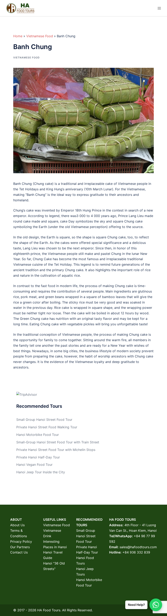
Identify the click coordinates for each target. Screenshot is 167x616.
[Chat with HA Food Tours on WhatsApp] (155, 604)
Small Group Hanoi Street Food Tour (44, 420)
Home (17, 36)
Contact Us (19, 552)
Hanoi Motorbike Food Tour (37, 435)
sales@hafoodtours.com (138, 547)
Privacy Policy (21, 541)
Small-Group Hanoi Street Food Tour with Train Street (57, 442)
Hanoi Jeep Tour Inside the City (40, 472)
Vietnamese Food (39, 36)
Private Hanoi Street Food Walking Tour (46, 427)
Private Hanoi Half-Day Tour (38, 457)
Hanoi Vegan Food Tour (34, 465)
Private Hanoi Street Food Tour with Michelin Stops (55, 450)
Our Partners (20, 547)
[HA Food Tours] (20, 8)
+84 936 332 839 (136, 552)
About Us (17, 525)
